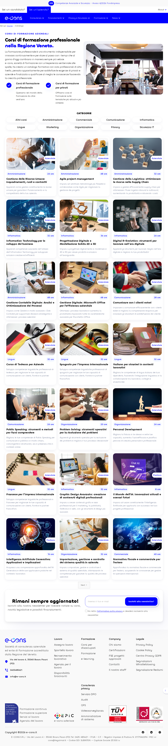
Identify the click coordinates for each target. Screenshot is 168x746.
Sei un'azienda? (39, 9)
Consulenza (35, 18)
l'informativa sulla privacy (110, 611)
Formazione (100, 18)
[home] (13, 18)
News (115, 18)
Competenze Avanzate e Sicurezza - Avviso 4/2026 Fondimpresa (87, 3)
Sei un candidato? (13, 9)
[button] (162, 10)
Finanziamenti (55, 18)
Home (10, 26)
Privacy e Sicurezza (77, 18)
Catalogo (19, 26)
